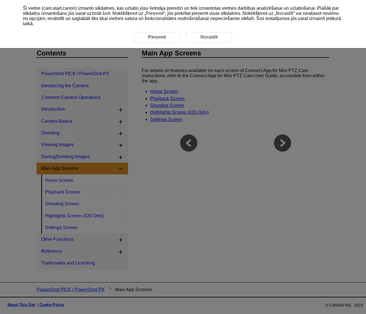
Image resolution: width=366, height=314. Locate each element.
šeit (106, 13)
